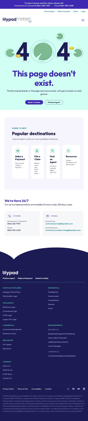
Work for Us (7, 370)
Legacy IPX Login (9, 319)
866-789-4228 (67, 5)
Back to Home (34, 102)
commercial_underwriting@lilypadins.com (63, 230)
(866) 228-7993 (13, 224)
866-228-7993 (43, 5)
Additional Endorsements (58, 342)
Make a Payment (64, 11)
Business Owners (9, 333)
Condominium (53, 300)
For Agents (7, 344)
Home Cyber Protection (57, 338)
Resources (7, 348)
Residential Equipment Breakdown (61, 334)
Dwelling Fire (53, 292)
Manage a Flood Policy (12, 292)
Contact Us (7, 378)
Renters (51, 304)
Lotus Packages (54, 346)
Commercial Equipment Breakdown (62, 356)
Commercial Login (10, 311)
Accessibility (36, 389)
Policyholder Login (10, 296)
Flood (50, 308)
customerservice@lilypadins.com (59, 224)
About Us (6, 366)
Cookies (48, 389)
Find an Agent (49, 11)
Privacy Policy (8, 389)
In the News (7, 374)
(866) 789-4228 (14, 230)
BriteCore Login (9, 307)
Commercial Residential (12, 329)
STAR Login (7, 315)
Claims (75, 11)
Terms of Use (22, 389)
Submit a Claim (41, 278)
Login (83, 11)
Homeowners (53, 296)
